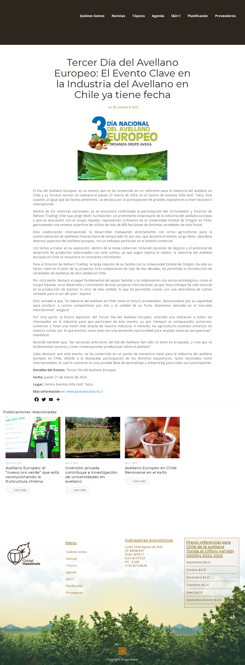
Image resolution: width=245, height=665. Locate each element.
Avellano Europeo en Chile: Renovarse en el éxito (151, 470)
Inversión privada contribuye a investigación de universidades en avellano (91, 475)
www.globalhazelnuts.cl (85, 391)
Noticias (71, 559)
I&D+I (70, 579)
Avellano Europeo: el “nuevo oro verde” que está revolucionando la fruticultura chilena (32, 475)
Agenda (71, 572)
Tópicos (71, 565)
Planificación (74, 586)
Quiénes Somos (76, 552)
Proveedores (74, 593)
